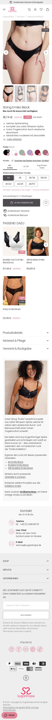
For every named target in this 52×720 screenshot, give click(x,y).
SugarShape (8, 16)
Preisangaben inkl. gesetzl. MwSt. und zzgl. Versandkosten (21, 708)
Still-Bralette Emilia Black (35, 261)
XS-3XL (26, 166)
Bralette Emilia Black (18, 465)
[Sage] (22, 152)
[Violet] (30, 152)
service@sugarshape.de (28, 545)
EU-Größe (10, 166)
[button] (4, 9)
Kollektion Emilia (13, 485)
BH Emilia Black (15, 462)
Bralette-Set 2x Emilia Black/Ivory (13, 261)
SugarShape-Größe (42, 166)
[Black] (6, 152)
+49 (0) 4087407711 (27, 524)
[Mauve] (45, 152)
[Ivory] (14, 152)
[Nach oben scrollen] (48, 716)
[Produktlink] (14, 250)
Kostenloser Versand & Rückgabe (28, 2)
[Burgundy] (37, 152)
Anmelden (26, 615)
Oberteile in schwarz (15, 477)
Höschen (21, 16)
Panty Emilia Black (12, 309)
